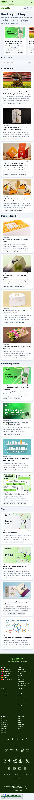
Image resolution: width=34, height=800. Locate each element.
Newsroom (4, 720)
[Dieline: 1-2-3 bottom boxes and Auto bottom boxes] (17, 555)
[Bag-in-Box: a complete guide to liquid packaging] (17, 590)
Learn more (11, 4)
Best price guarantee (23, 685)
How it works (21, 669)
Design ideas (6, 237)
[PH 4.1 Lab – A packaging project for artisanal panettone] (17, 187)
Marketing (20, 697)
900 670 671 (6, 677)
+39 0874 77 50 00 (8, 671)
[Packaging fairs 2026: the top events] (17, 482)
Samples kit (4, 726)
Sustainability (21, 726)
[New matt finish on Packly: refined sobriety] (17, 263)
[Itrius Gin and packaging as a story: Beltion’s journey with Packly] (17, 116)
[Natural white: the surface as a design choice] (17, 228)
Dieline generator (5, 693)
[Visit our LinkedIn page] (8, 739)
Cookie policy (6, 774)
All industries (21, 713)
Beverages (20, 693)
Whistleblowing (17, 778)
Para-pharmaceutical (23, 699)
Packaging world (9, 39)
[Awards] (17, 750)
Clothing (20, 705)
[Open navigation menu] (31, 8)
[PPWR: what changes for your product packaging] (15, 32)
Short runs (20, 675)
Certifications (21, 724)
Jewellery (20, 707)
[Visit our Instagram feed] (17, 739)
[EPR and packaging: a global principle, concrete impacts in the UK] (17, 411)
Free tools (3, 730)
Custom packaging (22, 671)
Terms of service (26, 774)
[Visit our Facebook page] (12, 739)
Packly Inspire (4, 724)
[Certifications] (17, 761)
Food (19, 691)
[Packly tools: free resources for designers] (17, 626)
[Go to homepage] (5, 8)
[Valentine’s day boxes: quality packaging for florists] (17, 335)
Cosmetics (20, 695)
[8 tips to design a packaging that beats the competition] (17, 447)
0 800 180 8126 (7, 675)
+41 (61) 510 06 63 (7, 679)
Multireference (21, 681)
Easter (19, 711)
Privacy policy (16, 774)
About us (20, 718)
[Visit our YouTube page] (22, 739)
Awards (19, 722)
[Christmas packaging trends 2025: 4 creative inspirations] (17, 299)
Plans (2, 697)
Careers (20, 728)
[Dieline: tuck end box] (17, 521)
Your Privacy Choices (13, 795)
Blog (2, 718)
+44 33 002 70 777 (8, 669)
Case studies (6, 89)
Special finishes (21, 679)
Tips (4, 530)
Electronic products (22, 703)
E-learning (3, 728)
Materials (20, 677)
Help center (4, 722)
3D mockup (4, 695)
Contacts (20, 720)
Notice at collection (8, 798)
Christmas (20, 709)
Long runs (20, 673)
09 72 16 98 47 (6, 673)
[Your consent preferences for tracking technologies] (2, 797)
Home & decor (21, 701)
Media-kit (3, 732)
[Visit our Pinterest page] (26, 739)
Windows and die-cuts (23, 683)
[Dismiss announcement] (32, 3)
